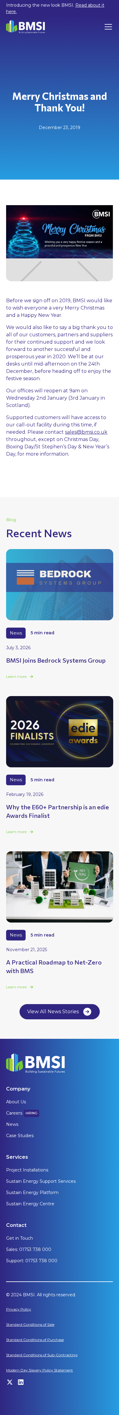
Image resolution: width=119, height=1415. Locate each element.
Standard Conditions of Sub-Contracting (42, 1355)
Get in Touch (19, 1238)
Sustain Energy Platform (32, 1192)
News (12, 1124)
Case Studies (20, 1135)
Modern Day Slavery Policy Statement (39, 1370)
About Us (16, 1102)
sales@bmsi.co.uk (86, 432)
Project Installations (27, 1170)
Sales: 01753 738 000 (28, 1249)
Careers (14, 1113)
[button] (107, 26)
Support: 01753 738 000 (31, 1260)
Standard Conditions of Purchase (35, 1339)
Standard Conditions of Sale (30, 1324)
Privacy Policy (18, 1309)
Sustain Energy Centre (30, 1204)
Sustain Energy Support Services (41, 1181)
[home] (25, 26)
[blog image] (59, 584)
